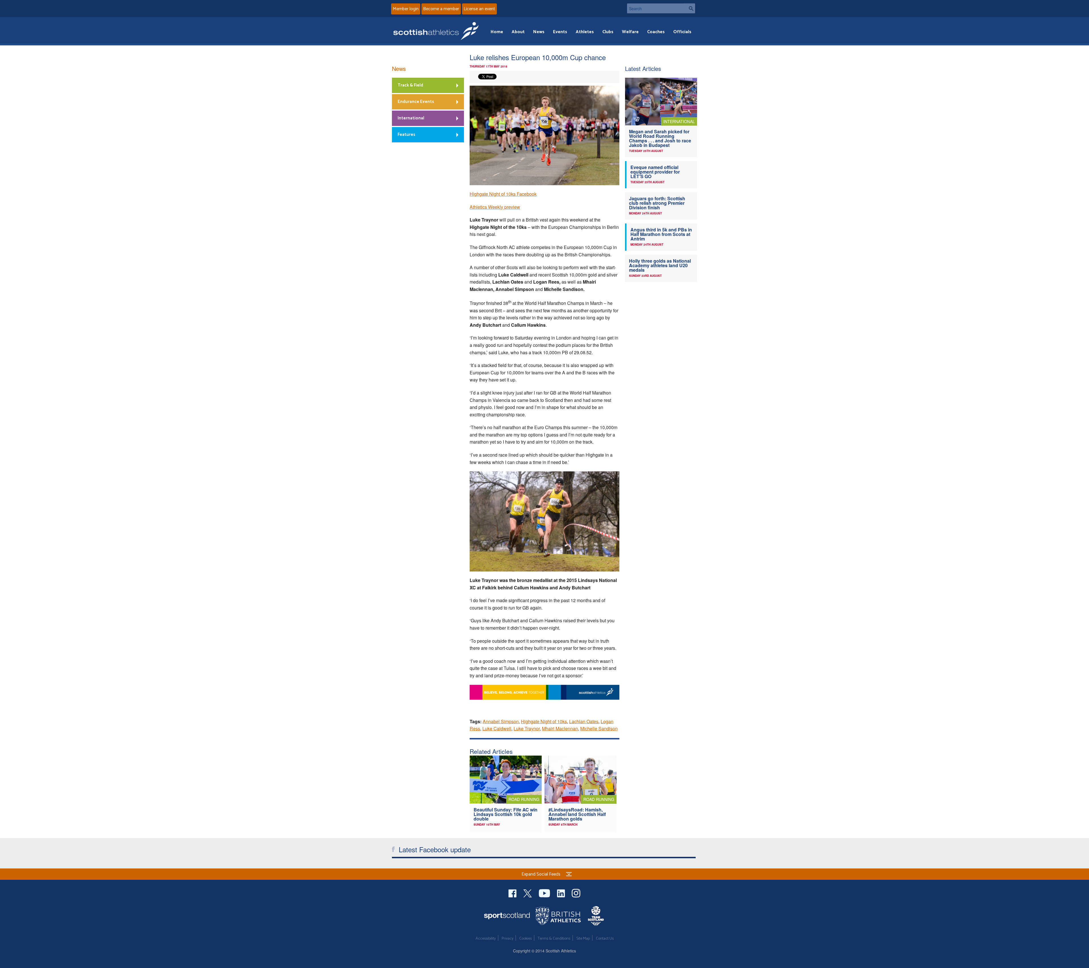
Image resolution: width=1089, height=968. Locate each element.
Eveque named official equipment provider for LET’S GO (655, 172)
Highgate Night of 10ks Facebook (503, 194)
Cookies (525, 938)
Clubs (607, 32)
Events (560, 32)
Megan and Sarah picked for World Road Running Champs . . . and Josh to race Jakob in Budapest (660, 138)
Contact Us (605, 938)
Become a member (441, 9)
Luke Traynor (527, 728)
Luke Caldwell (496, 728)
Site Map (583, 938)
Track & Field (410, 85)
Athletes (585, 32)
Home (497, 32)
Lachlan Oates (583, 721)
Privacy (507, 938)
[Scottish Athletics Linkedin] (561, 892)
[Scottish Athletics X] (528, 892)
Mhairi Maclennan (560, 728)
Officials (682, 32)
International (411, 118)
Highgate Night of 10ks (544, 721)
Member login (406, 9)
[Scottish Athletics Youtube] (545, 892)
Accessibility (486, 938)
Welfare (630, 32)
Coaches (656, 32)
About (518, 32)
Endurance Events (416, 101)
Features (406, 134)
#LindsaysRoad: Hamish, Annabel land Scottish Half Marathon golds (577, 814)
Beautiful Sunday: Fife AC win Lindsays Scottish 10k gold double (505, 814)
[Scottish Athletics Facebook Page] (513, 892)
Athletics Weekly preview (495, 207)
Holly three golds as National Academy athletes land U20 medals (660, 265)
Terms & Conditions (554, 938)
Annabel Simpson (501, 721)
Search (689, 8)
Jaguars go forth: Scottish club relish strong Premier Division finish (657, 203)
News (538, 32)
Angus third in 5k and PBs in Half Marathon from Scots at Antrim (661, 234)
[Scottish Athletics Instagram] (576, 892)
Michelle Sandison (599, 728)
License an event (479, 9)
